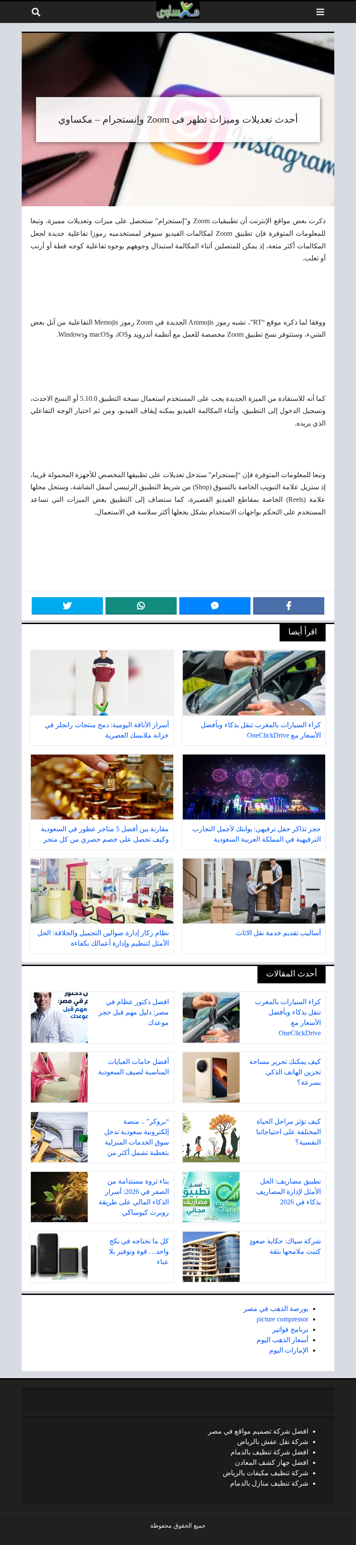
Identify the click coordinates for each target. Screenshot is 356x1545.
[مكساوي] (178, 10)
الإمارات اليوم (288, 1350)
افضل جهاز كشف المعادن (271, 1462)
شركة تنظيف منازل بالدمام (269, 1483)
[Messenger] (215, 606)
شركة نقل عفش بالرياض (272, 1441)
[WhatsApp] (141, 606)
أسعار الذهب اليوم (282, 1339)
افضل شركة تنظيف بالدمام (269, 1452)
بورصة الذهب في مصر (276, 1308)
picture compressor (282, 1319)
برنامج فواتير (290, 1329)
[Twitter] (67, 606)
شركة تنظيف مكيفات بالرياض (265, 1473)
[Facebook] (288, 606)
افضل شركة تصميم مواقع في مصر (258, 1431)
